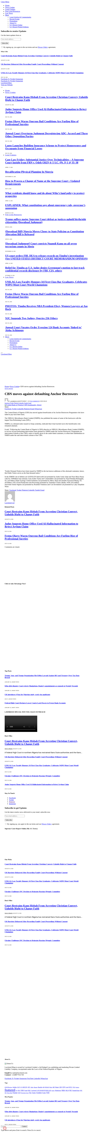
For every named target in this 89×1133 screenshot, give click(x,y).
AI (21, 1087)
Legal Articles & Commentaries (20, 17)
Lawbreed (33, 1090)
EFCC (71, 1087)
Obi (6, 1092)
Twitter (44, 1093)
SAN (19, 1093)
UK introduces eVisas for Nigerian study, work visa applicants (27, 694)
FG (16, 1090)
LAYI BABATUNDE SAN (44, 1090)
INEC (29, 1090)
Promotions (13, 21)
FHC (19, 1090)
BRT (54, 1087)
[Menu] (2, 87)
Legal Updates (10, 9)
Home (7, 5)
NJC (70, 1090)
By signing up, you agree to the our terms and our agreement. (29, 47)
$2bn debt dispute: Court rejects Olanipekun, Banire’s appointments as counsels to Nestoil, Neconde (41, 686)
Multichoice (58, 1090)
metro (53, 1090)
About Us (13, 23)
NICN (67, 1090)
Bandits (40, 1087)
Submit (24, 1126)
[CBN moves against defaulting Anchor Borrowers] (23, 405)
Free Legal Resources (12, 11)
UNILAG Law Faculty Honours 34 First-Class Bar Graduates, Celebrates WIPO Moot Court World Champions (42, 73)
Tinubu (34, 1093)
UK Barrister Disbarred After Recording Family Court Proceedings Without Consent (32, 64)
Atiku (32, 1087)
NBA (63, 1090)
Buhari (57, 1087)
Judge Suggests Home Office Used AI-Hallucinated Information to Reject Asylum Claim (37, 784)
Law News (9, 13)
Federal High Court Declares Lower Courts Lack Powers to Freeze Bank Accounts (35, 703)
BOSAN (47, 1087)
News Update (10, 7)
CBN (60, 1087)
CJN (63, 1087)
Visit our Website (7, 85)
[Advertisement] (44, 370)
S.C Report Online (16, 25)
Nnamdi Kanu (76, 1090)
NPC (81, 1090)
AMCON (24, 1087)
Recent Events (14, 19)
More (7, 15)
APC (29, 1087)
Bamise (35, 1087)
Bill (44, 1087)
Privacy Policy (43, 47)
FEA (74, 1087)
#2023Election (8, 1087)
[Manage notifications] (5, 1128)
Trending (39, 1093)
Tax (30, 1093)
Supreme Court (25, 1092)
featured (10, 1090)
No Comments (34, 401)
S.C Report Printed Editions (19, 27)
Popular (15, 1093)
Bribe (50, 1087)
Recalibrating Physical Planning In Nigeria (29, 171)
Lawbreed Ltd (14, 401)
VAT (47, 1093)
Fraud (25, 1090)
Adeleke (14, 1087)
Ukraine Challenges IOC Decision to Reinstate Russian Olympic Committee (32, 776)
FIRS (22, 1090)
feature (77, 1087)
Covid (66, 1087)
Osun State (9, 1092)
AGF (18, 1087)
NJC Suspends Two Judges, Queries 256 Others (31, 318)
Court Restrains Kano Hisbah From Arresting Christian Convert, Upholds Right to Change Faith (37, 56)
